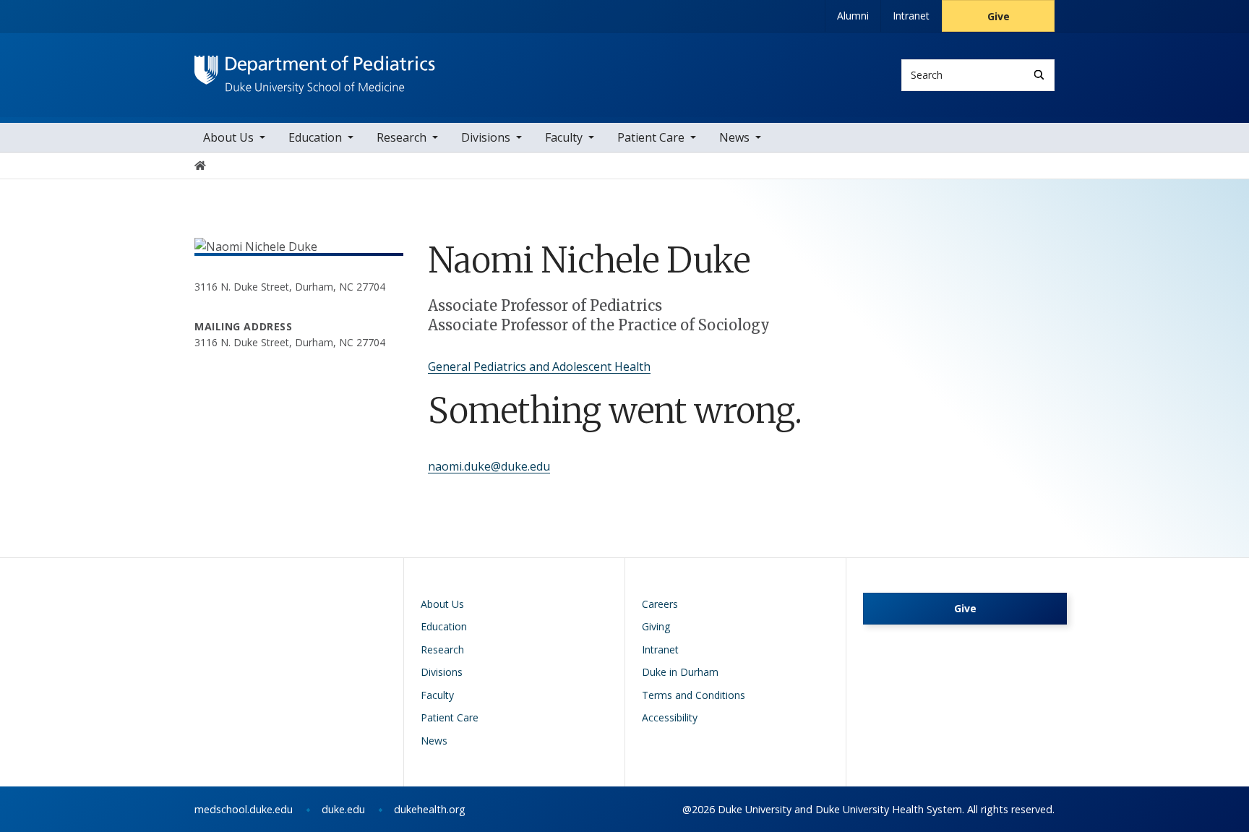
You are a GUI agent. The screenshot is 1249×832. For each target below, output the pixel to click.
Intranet (911, 15)
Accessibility (670, 717)
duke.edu (343, 809)
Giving (656, 626)
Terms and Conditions (693, 695)
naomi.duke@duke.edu (489, 466)
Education (315, 137)
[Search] (1039, 74)
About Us (228, 137)
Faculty (564, 137)
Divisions (485, 137)
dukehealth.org (429, 809)
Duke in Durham (680, 672)
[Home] (314, 69)
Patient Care (650, 137)
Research (401, 137)
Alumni (853, 15)
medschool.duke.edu (243, 809)
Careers (660, 604)
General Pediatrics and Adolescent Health (539, 366)
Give (998, 16)
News (734, 137)
